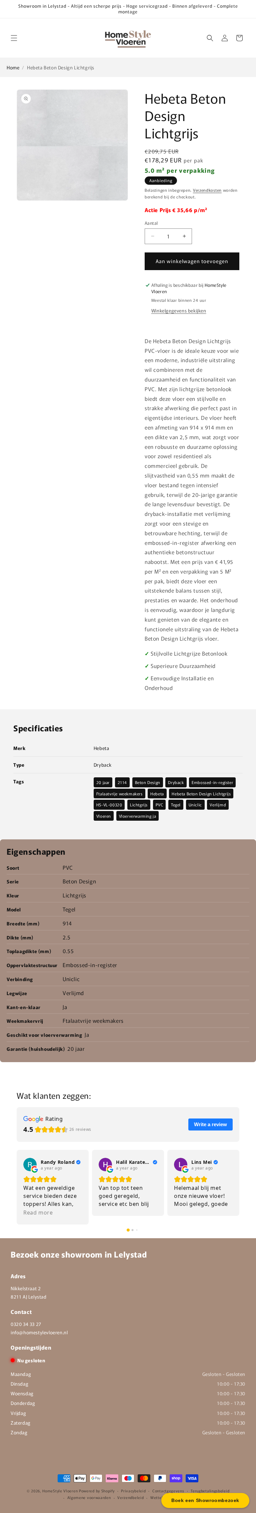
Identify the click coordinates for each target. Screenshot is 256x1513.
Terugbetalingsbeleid (210, 1490)
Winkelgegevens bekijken (178, 310)
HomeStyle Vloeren (60, 1490)
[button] (14, 38)
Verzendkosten (207, 190)
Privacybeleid (133, 1490)
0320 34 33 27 (26, 1324)
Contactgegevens (168, 1490)
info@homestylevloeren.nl (39, 1332)
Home (13, 67)
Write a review (210, 1124)
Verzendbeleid (130, 1497)
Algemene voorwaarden (89, 1497)
